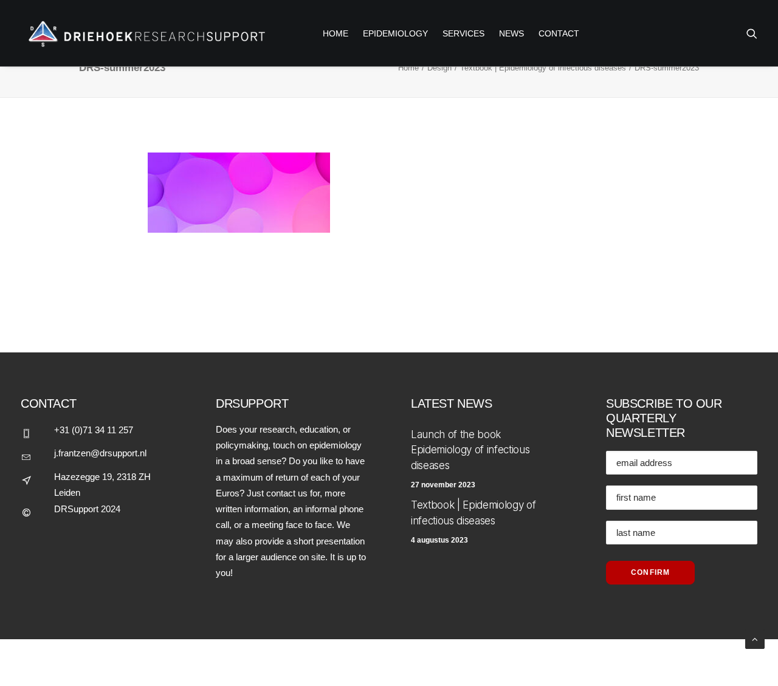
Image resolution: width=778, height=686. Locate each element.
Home (408, 67)
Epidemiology (395, 33)
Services (463, 33)
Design (439, 67)
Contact (559, 33)
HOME (335, 33)
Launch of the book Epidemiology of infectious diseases (470, 450)
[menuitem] (335, 33)
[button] (751, 33)
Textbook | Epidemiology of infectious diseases (543, 67)
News (511, 33)
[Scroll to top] (755, 638)
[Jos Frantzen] (144, 33)
